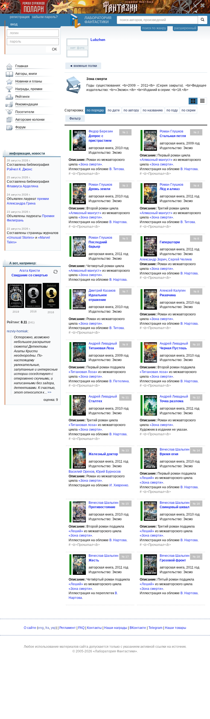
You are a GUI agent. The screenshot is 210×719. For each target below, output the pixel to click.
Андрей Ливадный (103, 343)
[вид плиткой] (193, 101)
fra (47, 628)
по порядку (95, 110)
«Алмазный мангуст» (156, 160)
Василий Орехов (81, 472)
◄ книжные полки (83, 66)
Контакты (94, 628)
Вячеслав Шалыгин (174, 449)
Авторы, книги (26, 74)
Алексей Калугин (173, 290)
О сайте (30, 628)
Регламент (67, 628)
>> (49, 392)
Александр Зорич (153, 259)
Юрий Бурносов (108, 472)
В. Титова (116, 169)
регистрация (20, 17)
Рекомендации (26, 104)
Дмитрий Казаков (102, 290)
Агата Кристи (29, 271)
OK (52, 49)
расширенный (185, 28)
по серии (189, 110)
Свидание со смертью (29, 275)
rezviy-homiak (17, 331)
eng (41, 628)
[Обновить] (55, 274)
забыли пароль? (45, 17)
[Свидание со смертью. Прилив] (51, 307)
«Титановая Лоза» (83, 372)
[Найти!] (202, 20)
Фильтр (75, 118)
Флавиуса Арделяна (22, 186)
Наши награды (115, 628)
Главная (21, 66)
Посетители (24, 112)
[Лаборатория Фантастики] (76, 21)
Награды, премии (28, 89)
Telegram (155, 628)
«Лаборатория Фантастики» (115, 651)
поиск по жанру (154, 28)
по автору (131, 110)
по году (172, 110)
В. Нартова (189, 169)
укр (53, 628)
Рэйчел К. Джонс (19, 169)
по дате (114, 110)
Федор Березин (101, 131)
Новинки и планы (28, 81)
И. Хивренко (118, 485)
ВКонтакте (138, 628)
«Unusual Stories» (20, 237)
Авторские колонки (30, 120)
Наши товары (175, 628)
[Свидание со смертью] (16, 307)
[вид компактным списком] (202, 101)
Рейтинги (22, 97)
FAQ (81, 628)
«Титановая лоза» (154, 372)
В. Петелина (119, 381)
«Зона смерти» (90, 164)
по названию (153, 110)
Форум (20, 127)
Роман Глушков (171, 131)
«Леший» (147, 478)
